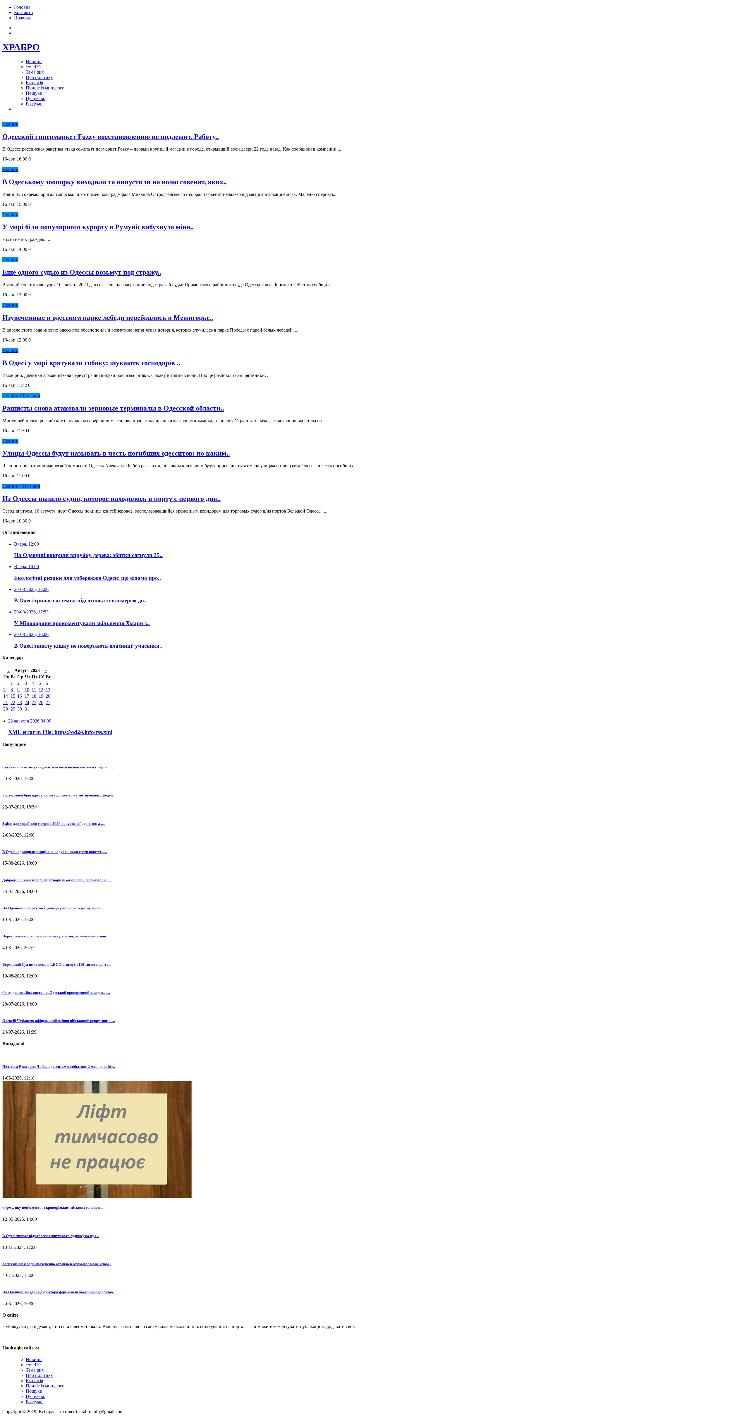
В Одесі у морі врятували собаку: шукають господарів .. (91, 363)
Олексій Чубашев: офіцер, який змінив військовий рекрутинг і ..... (58, 1020)
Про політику (39, 77)
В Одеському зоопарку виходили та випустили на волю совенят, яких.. (114, 182)
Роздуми (34, 103)
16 (19, 696)
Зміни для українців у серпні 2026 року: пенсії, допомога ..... (53, 823)
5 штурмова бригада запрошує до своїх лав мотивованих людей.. (58, 795)
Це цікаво (35, 98)
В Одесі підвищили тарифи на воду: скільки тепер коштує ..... (54, 851)
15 (13, 696)
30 (19, 708)
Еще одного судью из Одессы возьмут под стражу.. (81, 272)
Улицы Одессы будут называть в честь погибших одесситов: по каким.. (116, 453)
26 (41, 702)
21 (5, 702)
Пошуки (34, 93)
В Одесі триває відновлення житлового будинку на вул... (50, 1236)
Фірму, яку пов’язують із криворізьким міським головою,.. (52, 1207)
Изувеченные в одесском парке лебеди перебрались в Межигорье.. (107, 317)
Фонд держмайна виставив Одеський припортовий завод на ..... (56, 992)
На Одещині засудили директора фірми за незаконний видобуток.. (58, 1292)
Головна (22, 7)
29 (13, 708)
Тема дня (35, 72)
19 (41, 696)
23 (19, 702)
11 (34, 689)
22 (13, 702)
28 (5, 708)
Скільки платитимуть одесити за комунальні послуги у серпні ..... (58, 767)
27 (48, 702)
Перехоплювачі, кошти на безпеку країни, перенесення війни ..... (56, 936)
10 (27, 689)
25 (34, 702)
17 (27, 696)
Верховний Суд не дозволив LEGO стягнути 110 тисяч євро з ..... (56, 964)
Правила (22, 17)
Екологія (34, 82)
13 (48, 689)
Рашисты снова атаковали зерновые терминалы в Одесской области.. (113, 408)
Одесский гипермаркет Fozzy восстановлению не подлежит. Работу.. (110, 136)
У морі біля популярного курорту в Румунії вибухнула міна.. (98, 227)
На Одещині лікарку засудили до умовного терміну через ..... (54, 908)
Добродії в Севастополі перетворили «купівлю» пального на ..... (57, 880)
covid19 (33, 66)
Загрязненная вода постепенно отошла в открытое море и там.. (56, 1264)
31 (27, 708)
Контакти (23, 12)
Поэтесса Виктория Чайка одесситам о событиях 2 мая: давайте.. (58, 1066)
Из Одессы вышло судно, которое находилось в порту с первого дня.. (111, 498)
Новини (34, 61)
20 (48, 696)
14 (5, 696)
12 (41, 689)
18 (34, 696)
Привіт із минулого (45, 87)
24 (27, 702)
